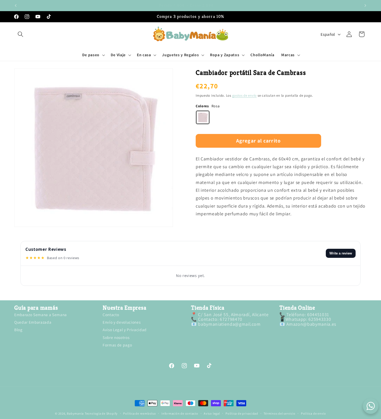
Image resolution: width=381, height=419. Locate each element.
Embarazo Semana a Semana (40, 315)
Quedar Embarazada (32, 322)
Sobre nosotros (116, 337)
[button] (20, 34)
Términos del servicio (279, 413)
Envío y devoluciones (121, 322)
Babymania (75, 413)
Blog (18, 329)
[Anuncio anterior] (16, 5)
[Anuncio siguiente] (365, 5)
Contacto (111, 315)
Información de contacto (179, 413)
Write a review (340, 253)
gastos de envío (244, 95)
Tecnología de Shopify (101, 413)
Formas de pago (117, 344)
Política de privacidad (241, 413)
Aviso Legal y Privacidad (125, 329)
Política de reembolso (139, 413)
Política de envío (313, 413)
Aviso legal (212, 413)
